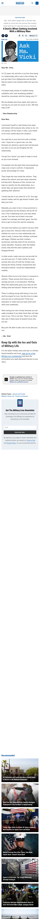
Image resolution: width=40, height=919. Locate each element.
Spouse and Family (20, 17)
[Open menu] (2, 3)
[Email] (26, 35)
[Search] (32, 3)
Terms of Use (31, 440)
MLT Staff (5, 39)
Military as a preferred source (19, 382)
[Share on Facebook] (19, 35)
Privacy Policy (11, 443)
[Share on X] (22, 35)
